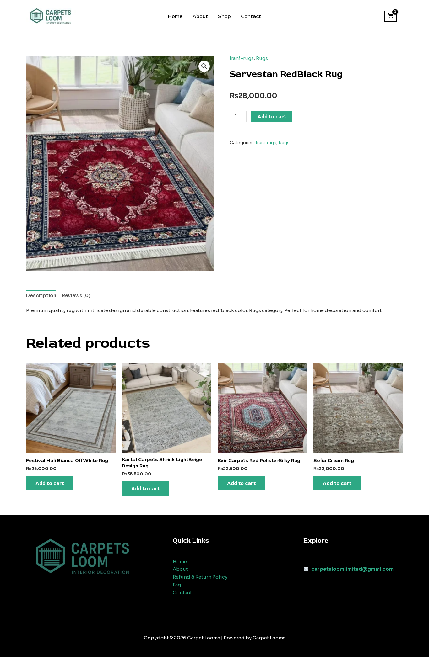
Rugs (262, 58)
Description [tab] (41, 296)
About (200, 16)
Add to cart (272, 117)
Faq (177, 585)
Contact (251, 16)
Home (175, 16)
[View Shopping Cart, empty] (390, 16)
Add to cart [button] (49, 483)
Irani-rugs (242, 58)
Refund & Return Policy (200, 577)
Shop (224, 16)
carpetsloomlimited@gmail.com (353, 569)
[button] (204, 66)
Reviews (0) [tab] (76, 296)
